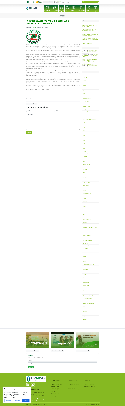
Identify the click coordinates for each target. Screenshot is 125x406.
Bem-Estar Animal (86, 101)
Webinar (84, 316)
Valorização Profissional (87, 314)
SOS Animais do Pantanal (88, 295)
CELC (84, 130)
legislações (85, 222)
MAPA (84, 230)
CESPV (84, 138)
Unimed (84, 308)
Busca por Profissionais (90, 383)
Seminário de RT (86, 282)
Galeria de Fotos (55, 388)
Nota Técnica (85, 248)
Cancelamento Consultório (74, 389)
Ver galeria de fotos (32, 350)
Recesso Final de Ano (87, 266)
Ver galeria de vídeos (57, 350)
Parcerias (84, 256)
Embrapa (84, 188)
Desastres (85, 174)
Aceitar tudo (25, 400)
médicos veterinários (87, 235)
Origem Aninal (85, 253)
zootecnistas (85, 322)
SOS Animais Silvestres (87, 298)
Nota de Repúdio (86, 245)
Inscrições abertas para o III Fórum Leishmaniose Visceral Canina (89, 30)
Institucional (47, 10)
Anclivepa (84, 82)
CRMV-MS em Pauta (86, 164)
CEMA (84, 132)
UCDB (84, 306)
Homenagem (85, 211)
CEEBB (84, 122)
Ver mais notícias (31, 103)
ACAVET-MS (85, 77)
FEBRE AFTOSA (85, 195)
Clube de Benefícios (86, 146)
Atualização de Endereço (73, 384)
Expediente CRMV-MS (87, 193)
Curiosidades (85, 167)
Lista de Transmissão (87, 224)
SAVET (84, 277)
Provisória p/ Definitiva (73, 383)
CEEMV (84, 124)
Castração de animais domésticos (89, 109)
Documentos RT (72, 388)
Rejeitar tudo (17, 400)
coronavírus (85, 156)
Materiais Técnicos (56, 393)
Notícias (34, 27)
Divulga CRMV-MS (86, 180)
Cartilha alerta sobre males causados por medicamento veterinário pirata (89, 51)
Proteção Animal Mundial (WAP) (89, 264)
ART (67, 10)
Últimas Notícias (55, 386)
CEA (83, 114)
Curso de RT (85, 169)
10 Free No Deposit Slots (87, 43)
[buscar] (97, 2)
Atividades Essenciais (87, 98)
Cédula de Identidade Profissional (89, 119)
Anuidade (84, 85)
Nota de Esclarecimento (87, 240)
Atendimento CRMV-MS (87, 96)
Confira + (95, 10)
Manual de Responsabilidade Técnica (90, 227)
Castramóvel (85, 111)
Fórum (84, 203)
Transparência (81, 10)
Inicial (53, 383)
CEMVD (84, 135)
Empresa (61, 10)
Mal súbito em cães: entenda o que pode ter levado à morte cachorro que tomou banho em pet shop (90, 63)
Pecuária (84, 259)
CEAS (84, 117)
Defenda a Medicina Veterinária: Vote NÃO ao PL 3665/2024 (90, 55)
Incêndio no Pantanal (87, 219)
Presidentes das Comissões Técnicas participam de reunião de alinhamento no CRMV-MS (90, 39)
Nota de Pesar (85, 243)
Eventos (84, 190)
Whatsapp (85, 319)
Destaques (85, 177)
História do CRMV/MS (57, 384)
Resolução (54, 396)
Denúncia (54, 395)
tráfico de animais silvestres (88, 303)
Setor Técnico (85, 287)
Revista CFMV (85, 269)
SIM (83, 290)
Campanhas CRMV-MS (87, 106)
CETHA (84, 140)
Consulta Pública (86, 153)
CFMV (84, 143)
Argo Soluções (96, 404)
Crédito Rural (85, 159)
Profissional (55, 10)
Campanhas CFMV (86, 103)
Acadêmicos (85, 75)
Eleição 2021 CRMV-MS (87, 182)
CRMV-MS (84, 161)
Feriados (84, 198)
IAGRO (84, 214)
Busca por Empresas (89, 384)
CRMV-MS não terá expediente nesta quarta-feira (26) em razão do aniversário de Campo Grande (90, 25)
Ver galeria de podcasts (82, 350)
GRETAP (84, 206)
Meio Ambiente (86, 238)
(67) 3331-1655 (58, 1)
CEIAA (84, 127)
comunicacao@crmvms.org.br (38, 399)
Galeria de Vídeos (56, 389)
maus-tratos (85, 232)
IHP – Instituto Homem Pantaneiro (89, 217)
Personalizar (8, 400)
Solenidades (85, 293)
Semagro (84, 280)
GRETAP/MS (85, 209)
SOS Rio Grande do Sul (87, 301)
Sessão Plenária (86, 285)
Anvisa (84, 88)
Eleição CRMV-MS (86, 185)
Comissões (73, 10)
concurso (84, 151)
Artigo (84, 93)
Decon (84, 172)
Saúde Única (85, 274)
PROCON (84, 261)
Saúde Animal (85, 272)
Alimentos (85, 80)
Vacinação (85, 311)
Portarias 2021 (55, 391)
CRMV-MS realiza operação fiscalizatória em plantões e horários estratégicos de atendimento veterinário (90, 34)
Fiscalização (89, 10)
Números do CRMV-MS (90, 386)
